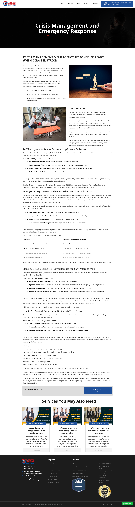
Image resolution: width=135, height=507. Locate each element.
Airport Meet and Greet (105, 463)
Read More (37, 450)
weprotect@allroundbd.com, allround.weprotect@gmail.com (33, 472)
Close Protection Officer (79, 470)
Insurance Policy (54, 479)
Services (70, 4)
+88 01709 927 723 (113, 3)
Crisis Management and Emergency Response (105, 472)
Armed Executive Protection (80, 467)
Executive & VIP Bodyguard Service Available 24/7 (36, 430)
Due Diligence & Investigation (103, 477)
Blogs (78, 4)
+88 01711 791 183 (125, 3)
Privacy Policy (53, 473)
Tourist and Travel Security (104, 467)
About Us (95, 4)
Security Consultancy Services (104, 481)
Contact (86, 4)
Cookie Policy (53, 476)
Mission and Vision (54, 467)
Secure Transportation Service (81, 476)
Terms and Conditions (55, 470)
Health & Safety (54, 482)
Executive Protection (78, 464)
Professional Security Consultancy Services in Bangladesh (67, 430)
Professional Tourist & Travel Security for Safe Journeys (99, 430)
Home (62, 4)
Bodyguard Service (78, 473)
